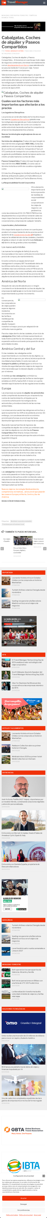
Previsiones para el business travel (13, 524)
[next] (44, 548)
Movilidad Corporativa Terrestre (15, 15)
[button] (44, 1176)
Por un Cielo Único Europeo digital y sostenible (19, 550)
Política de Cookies (12, 1215)
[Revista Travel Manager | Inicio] (14, 2)
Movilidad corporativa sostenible (21, 521)
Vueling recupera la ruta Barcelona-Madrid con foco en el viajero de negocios (26, 603)
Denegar (23, 1204)
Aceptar (24, 1198)
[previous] (2, 548)
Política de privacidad (26, 1215)
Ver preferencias (23, 1210)
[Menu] (44, 2)
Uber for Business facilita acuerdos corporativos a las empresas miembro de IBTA (27, 685)
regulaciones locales (22, 235)
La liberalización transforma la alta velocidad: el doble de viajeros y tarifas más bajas (28, 994)
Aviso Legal (37, 1215)
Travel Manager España (14, 51)
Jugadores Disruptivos (19, 119)
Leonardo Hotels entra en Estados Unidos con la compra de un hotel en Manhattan (27, 580)
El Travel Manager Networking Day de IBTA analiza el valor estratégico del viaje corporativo (28, 662)
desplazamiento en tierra (18, 65)
